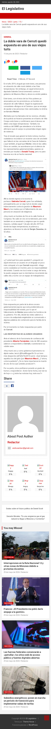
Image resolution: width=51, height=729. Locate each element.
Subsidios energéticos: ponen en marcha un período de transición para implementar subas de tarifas (24, 701)
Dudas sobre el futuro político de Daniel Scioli (24, 508)
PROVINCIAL (9, 557)
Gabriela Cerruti (19, 201)
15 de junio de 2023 (11, 54)
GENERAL (7, 37)
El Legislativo (13, 8)
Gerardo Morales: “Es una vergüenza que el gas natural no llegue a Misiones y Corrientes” (26, 517)
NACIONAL (8, 603)
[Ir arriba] (46, 717)
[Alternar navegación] (5, 16)
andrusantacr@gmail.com (22, 448)
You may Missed (13, 528)
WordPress (33, 725)
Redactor (23, 54)
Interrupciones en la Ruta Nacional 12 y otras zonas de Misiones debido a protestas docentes (23, 566)
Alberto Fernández (21, 341)
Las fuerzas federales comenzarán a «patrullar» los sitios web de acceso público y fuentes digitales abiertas (22, 655)
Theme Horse (28, 722)
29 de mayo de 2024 (12, 572)
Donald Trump (28, 152)
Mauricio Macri (31, 358)
